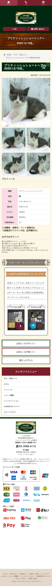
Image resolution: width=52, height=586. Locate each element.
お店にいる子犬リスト (26, 343)
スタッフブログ (10, 412)
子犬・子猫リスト (10, 378)
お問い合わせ (38, 29)
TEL (26, 4)
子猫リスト (23, 574)
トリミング (8, 390)
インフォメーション (11, 401)
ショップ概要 (9, 395)
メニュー (43, 4)
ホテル (6, 384)
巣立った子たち (26, 360)
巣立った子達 (34, 574)
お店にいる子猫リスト (26, 352)
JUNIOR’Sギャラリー (12, 406)
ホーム (9, 4)
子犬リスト (14, 574)
